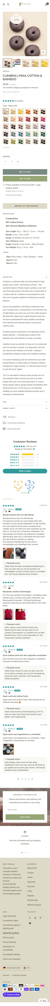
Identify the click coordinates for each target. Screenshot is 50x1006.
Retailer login (32, 900)
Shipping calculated (20, 88)
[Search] (8, 4)
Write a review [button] (25, 471)
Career (30, 877)
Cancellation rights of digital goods (11, 926)
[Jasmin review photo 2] (21, 614)
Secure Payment (13, 429)
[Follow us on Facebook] (30, 918)
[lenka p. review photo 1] (8, 553)
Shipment (31, 882)
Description (7, 277)
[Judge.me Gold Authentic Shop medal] (18, 484)
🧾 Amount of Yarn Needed (25, 206)
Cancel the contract (11, 933)
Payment (31, 886)
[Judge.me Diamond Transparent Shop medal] (30, 484)
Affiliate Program (34, 905)
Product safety (9, 408)
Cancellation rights (10, 920)
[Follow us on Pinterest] (40, 918)
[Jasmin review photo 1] (8, 614)
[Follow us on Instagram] (35, 918)
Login (29, 891)
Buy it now (25, 179)
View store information (14, 195)
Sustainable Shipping (16, 423)
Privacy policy (8, 937)
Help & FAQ (32, 868)
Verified (24, 492)
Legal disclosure (9, 916)
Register (30, 896)
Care (4, 402)
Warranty (11, 417)
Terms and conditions (12, 959)
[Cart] (46, 4)
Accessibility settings (11, 954)
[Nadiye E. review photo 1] (8, 749)
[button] (8, 101)
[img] (8, 506)
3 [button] (25, 779)
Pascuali (6, 71)
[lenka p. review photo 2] (21, 553)
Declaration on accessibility (9, 948)
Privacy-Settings (9, 942)
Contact (30, 873)
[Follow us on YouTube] (30, 923)
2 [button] (22, 779)
